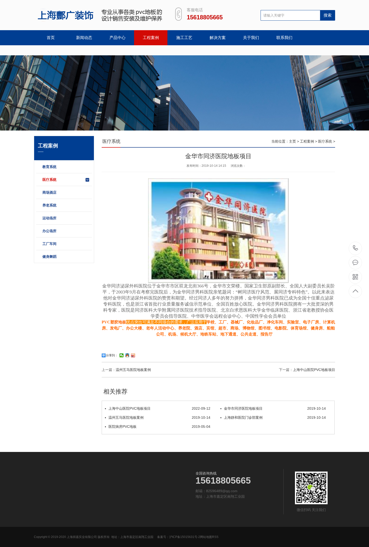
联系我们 (284, 37)
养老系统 (49, 205)
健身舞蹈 (49, 257)
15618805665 (355, 248)
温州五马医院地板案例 (133, 370)
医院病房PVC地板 (159, 427)
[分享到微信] (121, 355)
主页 (292, 141)
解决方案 (218, 37)
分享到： (112, 355)
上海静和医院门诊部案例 (275, 417)
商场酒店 (49, 192)
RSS (215, 537)
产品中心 (117, 37)
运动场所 (49, 218)
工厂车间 (49, 244)
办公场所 (49, 231)
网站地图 (206, 537)
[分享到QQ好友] (127, 355)
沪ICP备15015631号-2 (184, 537)
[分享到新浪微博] (133, 355)
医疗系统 (49, 180)
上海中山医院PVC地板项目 (314, 370)
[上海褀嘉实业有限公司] (98, 15)
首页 (51, 37)
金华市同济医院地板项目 (275, 408)
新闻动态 (84, 37)
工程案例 (151, 37)
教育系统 (49, 167)
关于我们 (251, 37)
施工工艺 (184, 37)
